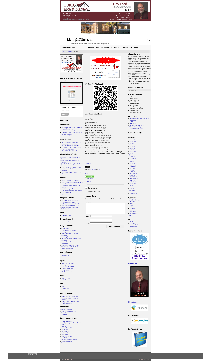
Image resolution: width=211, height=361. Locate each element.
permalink (90, 178)
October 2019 (132, 180)
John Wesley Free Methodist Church (70, 205)
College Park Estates (66, 228)
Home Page (91, 47)
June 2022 (131, 155)
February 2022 (132, 158)
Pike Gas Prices (65, 288)
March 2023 (132, 146)
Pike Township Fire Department (69, 130)
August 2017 (132, 190)
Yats (62, 343)
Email (87, 219)
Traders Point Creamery (67, 341)
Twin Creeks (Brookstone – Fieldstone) (71, 245)
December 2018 (133, 187)
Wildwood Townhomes (67, 248)
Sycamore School (65, 194)
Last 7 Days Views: (134, 105)
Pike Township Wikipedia (67, 289)
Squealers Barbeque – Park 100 (69, 339)
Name (87, 216)
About (97, 47)
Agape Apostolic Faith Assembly (69, 200)
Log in (131, 221)
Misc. (130, 206)
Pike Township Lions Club (67, 149)
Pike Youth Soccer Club (67, 268)
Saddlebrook (64, 243)
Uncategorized (133, 213)
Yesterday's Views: (134, 102)
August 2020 (132, 166)
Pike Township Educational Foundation (71, 147)
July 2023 (131, 145)
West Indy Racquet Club (67, 271)
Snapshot (70, 51)
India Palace (64, 329)
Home (64, 51)
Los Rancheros (65, 331)
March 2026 (132, 140)
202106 (86, 173)
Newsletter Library (127, 47)
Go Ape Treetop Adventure (68, 280)
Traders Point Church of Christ (68, 209)
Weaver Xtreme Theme (145, 359)
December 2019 (133, 176)
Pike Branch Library (66, 222)
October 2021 (132, 160)
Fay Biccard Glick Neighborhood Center (71, 142)
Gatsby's (63, 326)
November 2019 (133, 178)
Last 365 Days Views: (134, 108)
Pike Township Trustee (67, 135)
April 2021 (132, 161)
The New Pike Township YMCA (69, 150)
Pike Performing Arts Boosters (69, 189)
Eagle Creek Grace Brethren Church (70, 204)
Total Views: (132, 110)
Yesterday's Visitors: (134, 103)
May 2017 (131, 192)
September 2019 (133, 182)
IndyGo (63, 286)
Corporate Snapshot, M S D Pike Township (72, 182)
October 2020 (132, 165)
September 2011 (133, 193)
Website (87, 223)
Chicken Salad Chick (66, 321)
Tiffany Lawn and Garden (67, 313)
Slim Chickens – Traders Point (68, 338)
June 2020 (132, 168)
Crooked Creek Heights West (68, 230)
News (130, 210)
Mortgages (132, 208)
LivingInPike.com (79, 39)
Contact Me (137, 47)
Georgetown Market (66, 309)
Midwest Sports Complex (67, 266)
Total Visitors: (133, 112)
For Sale (131, 205)
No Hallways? (132, 123)
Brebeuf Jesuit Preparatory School (70, 180)
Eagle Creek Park (65, 278)
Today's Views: (133, 98)
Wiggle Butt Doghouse (67, 303)
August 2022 (132, 151)
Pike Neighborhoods (106, 47)
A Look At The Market (134, 200)
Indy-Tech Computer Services (68, 311)
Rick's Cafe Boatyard (66, 336)
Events (131, 203)
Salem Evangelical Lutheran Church (70, 207)
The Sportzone (65, 270)
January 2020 (132, 175)
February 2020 (133, 173)
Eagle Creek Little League (67, 263)
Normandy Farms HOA (67, 237)
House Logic (132, 302)
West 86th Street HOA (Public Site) (70, 247)
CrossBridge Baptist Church (68, 202)
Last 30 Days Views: (134, 107)
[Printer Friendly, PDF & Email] (89, 176)
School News (132, 211)
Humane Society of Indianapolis (69, 298)
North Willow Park (66, 242)
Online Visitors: (133, 97)
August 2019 (132, 183)
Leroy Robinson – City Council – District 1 (71, 167)
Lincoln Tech (64, 184)
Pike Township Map (66, 215)
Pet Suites (63, 299)
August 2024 (132, 141)
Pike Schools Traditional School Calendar (71, 190)
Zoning (131, 215)
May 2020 (131, 170)
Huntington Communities (68, 232)
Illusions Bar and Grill (66, 328)
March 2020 (132, 171)
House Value (117, 47)
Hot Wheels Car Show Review (136, 125)
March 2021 (132, 163)
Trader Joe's (64, 314)
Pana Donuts (64, 334)
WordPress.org (133, 226)
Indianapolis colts (65, 265)
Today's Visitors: (133, 100)
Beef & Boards (65, 255)
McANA (131, 122)
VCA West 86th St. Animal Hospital (70, 301)
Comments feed (133, 225)
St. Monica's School (66, 192)
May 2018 (131, 188)
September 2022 (133, 150)
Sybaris (63, 256)
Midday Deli (64, 333)
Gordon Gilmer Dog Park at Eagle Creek (71, 296)
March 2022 (132, 156)
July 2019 (131, 185)
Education (132, 201)
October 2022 (132, 148)
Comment (88, 202)
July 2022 (131, 153)
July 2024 (131, 143)
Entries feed (132, 223)
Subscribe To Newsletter (68, 107)
